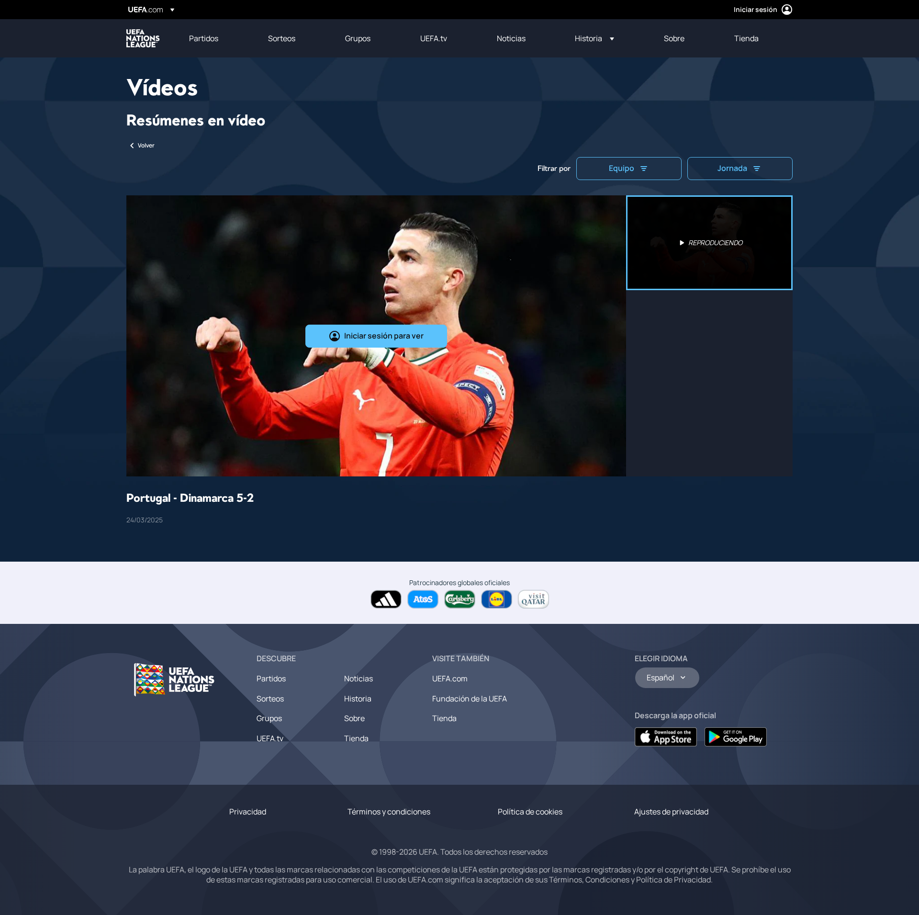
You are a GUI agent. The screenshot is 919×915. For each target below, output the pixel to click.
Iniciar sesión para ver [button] (384, 335)
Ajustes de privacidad (671, 811)
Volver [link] (146, 145)
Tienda (356, 738)
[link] (203, 38)
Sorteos (270, 698)
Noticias (358, 678)
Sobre (354, 718)
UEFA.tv (270, 738)
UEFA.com (450, 678)
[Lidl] (496, 599)
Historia (357, 698)
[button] (594, 38)
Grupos (269, 718)
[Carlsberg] (459, 599)
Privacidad (247, 811)
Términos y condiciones (388, 811)
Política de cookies (530, 811)
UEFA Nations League (143, 38)
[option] (709, 242)
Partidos (271, 678)
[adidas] (386, 599)
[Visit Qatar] (533, 599)
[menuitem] (216, 38)
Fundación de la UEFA (469, 698)
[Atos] (422, 599)
